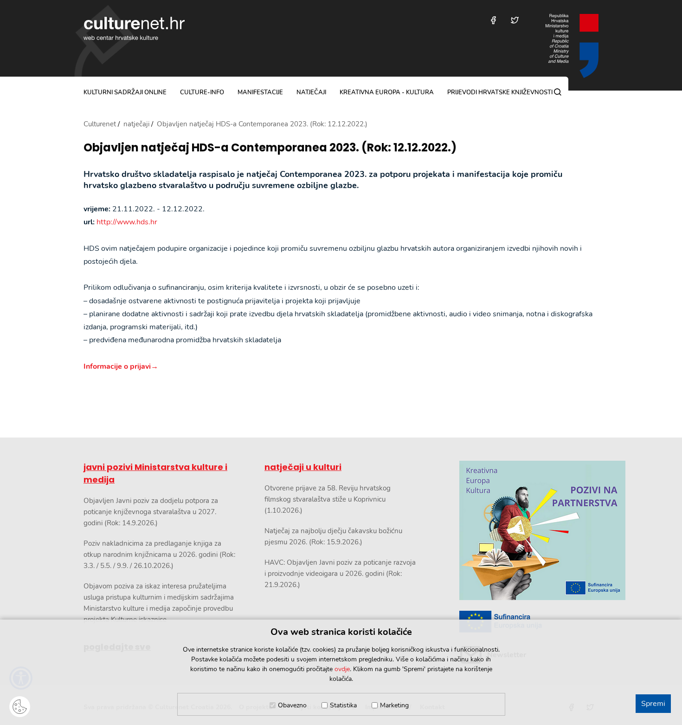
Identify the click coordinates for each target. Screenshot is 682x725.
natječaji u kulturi (302, 467)
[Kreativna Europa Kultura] (528, 530)
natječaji (311, 92)
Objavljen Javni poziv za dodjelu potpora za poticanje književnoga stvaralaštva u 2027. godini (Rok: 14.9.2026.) (151, 512)
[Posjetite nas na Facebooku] (493, 20)
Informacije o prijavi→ (121, 366)
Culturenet (100, 124)
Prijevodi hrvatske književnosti (500, 92)
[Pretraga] (557, 92)
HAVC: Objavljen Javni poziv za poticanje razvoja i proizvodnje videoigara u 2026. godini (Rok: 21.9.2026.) (340, 573)
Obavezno (292, 705)
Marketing (394, 705)
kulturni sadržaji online (125, 92)
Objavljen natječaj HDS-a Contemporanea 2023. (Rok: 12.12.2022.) (270, 148)
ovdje (342, 669)
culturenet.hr (134, 28)
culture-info (202, 92)
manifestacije (260, 92)
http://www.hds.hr (127, 222)
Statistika (343, 705)
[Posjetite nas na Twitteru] (515, 20)
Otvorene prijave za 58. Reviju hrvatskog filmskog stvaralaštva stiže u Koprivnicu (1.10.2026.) (327, 499)
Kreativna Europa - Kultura (387, 92)
